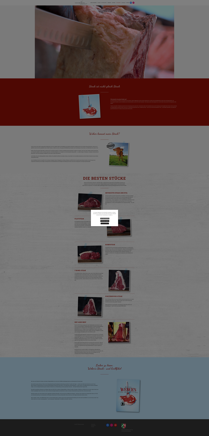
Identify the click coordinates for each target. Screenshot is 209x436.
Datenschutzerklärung (105, 223)
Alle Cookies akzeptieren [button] (105, 218)
